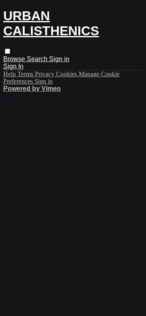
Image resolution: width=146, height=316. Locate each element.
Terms (26, 73)
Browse (15, 59)
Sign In (13, 66)
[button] (7, 51)
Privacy (45, 73)
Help (10, 73)
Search (38, 59)
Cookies (67, 73)
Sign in (59, 59)
